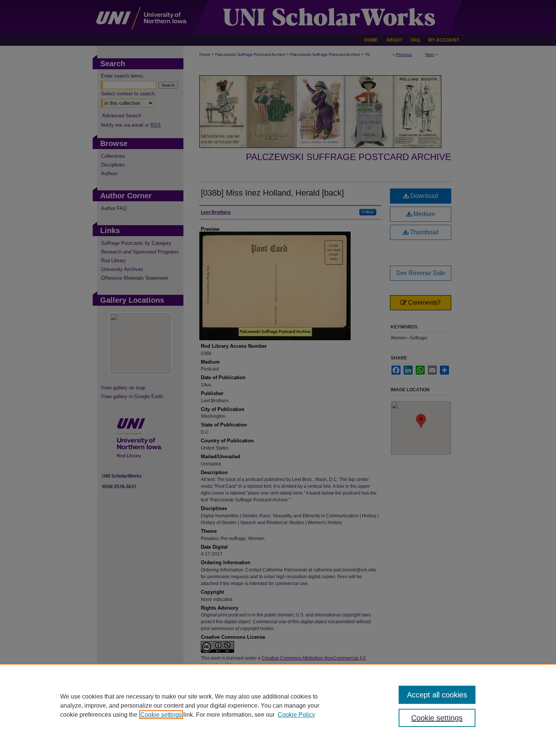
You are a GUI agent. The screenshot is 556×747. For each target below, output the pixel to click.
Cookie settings (161, 714)
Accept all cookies (437, 695)
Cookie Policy (296, 714)
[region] (278, 705)
